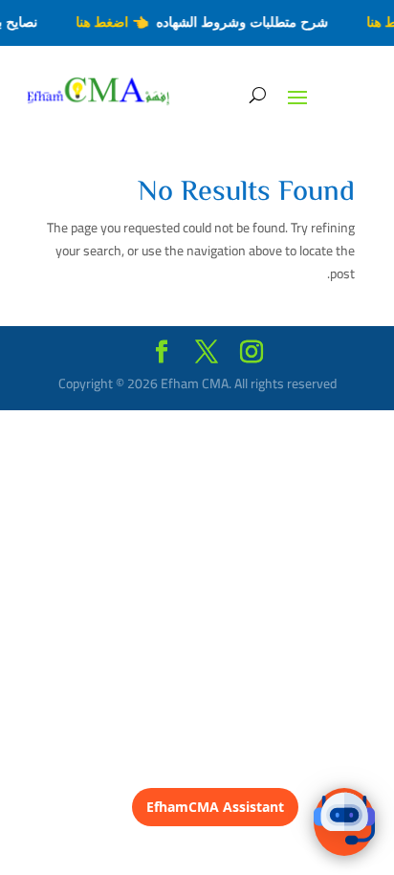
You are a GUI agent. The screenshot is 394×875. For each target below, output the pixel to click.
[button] (344, 822)
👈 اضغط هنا (114, 22)
